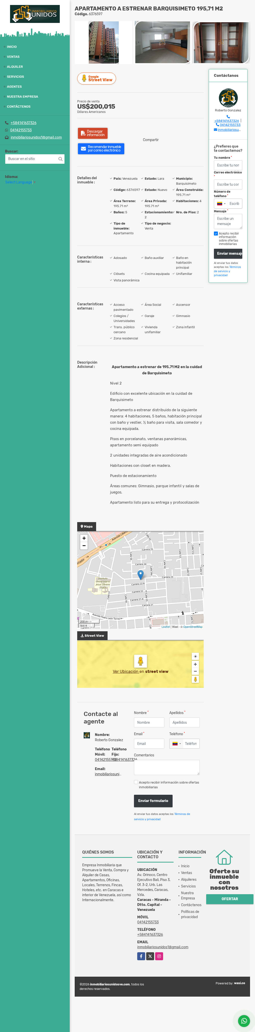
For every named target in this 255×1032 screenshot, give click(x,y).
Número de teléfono (222, 194)
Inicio (12, 47)
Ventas (13, 57)
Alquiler (15, 67)
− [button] (84, 546)
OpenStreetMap (192, 627)
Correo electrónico (228, 174)
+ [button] (84, 538)
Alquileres (188, 879)
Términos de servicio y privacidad (227, 271)
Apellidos (177, 712)
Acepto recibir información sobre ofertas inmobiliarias (169, 785)
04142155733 (21, 130)
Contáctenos (18, 106)
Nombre (141, 712)
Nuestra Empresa (22, 96)
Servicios (15, 77)
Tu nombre (223, 158)
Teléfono (177, 733)
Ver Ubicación (126, 671)
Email (139, 733)
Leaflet (166, 627)
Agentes (14, 86)
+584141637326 (23, 123)
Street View (100, 78)
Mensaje (221, 211)
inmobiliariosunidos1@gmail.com (36, 137)
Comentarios (144, 755)
